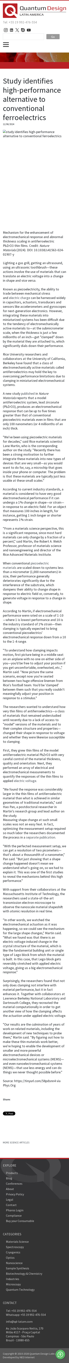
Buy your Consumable (20, 1221)
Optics (10, 1257)
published (28, 393)
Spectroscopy (15, 1247)
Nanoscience (14, 1263)
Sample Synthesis (17, 1268)
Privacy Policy (15, 1194)
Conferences (14, 1183)
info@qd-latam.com (19, 1321)
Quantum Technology (20, 1289)
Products (12, 1173)
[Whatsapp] (60, 1354)
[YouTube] (29, 30)
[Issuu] (23, 30)
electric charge (19, 298)
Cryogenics (13, 1252)
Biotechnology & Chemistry (24, 1273)
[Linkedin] (11, 30)
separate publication (40, 837)
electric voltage (25, 781)
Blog (9, 1178)
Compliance (14, 1215)
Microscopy (13, 1284)
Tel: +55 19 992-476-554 (20, 22)
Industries (12, 1279)
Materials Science (17, 1241)
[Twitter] (17, 30)
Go (53, 37)
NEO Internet (27, 1357)
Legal (9, 1199)
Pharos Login (14, 1210)
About (10, 1189)
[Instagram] (6, 30)
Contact (11, 1205)
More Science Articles (16, 1142)
